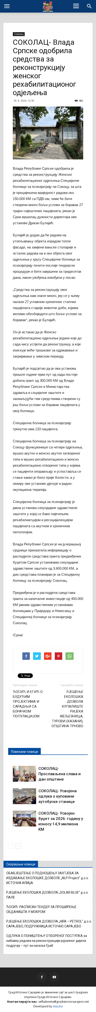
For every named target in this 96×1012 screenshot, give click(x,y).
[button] (89, 6)
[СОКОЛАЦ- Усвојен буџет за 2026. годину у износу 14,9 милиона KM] (24, 819)
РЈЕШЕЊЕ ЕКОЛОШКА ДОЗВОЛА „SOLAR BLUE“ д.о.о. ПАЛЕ (47, 895)
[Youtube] (54, 977)
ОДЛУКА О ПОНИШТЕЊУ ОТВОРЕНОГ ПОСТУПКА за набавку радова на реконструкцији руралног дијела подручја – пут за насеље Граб (46, 940)
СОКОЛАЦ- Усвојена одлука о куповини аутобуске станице (57, 796)
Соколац (18, 34)
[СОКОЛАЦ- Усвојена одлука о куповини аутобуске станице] (24, 796)
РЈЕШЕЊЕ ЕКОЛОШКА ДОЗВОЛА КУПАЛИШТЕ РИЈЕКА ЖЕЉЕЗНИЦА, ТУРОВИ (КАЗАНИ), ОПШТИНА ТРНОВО (67, 709)
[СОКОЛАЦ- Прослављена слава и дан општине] (24, 774)
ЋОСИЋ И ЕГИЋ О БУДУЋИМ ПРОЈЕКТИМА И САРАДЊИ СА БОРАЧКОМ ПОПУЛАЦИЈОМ (28, 704)
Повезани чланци (24, 752)
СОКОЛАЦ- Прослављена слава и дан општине (59, 773)
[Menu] (76, 5)
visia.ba (58, 1006)
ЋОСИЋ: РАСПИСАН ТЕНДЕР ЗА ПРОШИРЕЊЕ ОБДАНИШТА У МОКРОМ (41, 909)
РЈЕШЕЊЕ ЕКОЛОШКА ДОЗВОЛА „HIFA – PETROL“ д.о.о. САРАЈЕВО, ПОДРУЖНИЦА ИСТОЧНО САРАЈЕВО (49, 923)
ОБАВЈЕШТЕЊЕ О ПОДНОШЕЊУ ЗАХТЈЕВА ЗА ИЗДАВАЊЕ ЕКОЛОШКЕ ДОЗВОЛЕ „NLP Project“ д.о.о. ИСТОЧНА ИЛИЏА (47, 878)
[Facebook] (41, 977)
